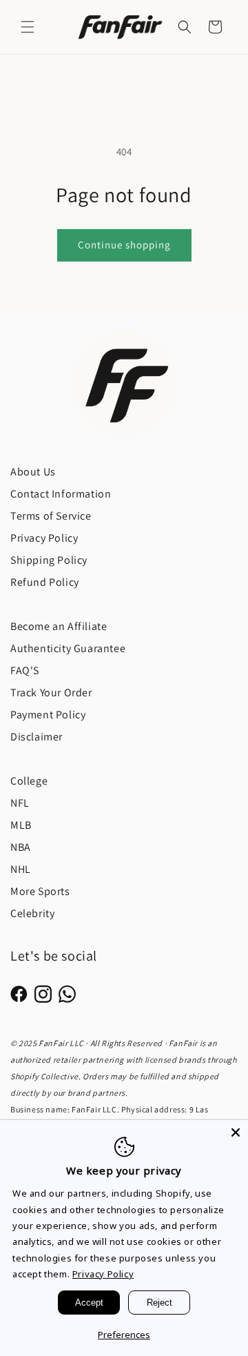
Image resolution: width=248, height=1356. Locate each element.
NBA (20, 847)
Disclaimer (36, 736)
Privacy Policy (44, 538)
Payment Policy (47, 714)
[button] (27, 27)
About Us (33, 471)
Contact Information (60, 494)
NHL (20, 869)
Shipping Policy (48, 560)
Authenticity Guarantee (67, 648)
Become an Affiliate (58, 626)
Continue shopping (124, 244)
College (29, 781)
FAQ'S (24, 670)
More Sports (40, 891)
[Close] (235, 1132)
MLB (21, 825)
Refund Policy (44, 582)
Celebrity (32, 913)
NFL (20, 803)
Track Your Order (51, 692)
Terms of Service (51, 516)
